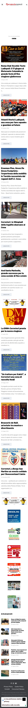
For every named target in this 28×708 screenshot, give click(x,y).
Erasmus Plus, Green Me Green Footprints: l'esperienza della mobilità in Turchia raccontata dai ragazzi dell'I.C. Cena (13, 173)
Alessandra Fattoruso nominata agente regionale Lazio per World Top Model (18, 641)
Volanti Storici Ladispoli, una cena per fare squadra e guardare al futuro (13, 122)
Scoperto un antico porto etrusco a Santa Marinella (18, 671)
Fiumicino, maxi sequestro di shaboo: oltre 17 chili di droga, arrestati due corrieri (18, 651)
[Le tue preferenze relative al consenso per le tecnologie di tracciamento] (25, 705)
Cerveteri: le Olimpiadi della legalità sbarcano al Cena (13, 225)
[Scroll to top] (24, 699)
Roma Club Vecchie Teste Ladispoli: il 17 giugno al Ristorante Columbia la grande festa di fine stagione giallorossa (13, 71)
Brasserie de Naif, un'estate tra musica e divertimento (12, 425)
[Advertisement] (14, 21)
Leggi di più (6, 95)
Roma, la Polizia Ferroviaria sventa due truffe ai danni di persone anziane (18, 620)
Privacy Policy (8, 687)
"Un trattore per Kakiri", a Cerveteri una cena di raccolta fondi (13, 377)
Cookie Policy (19, 687)
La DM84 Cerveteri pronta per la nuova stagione (13, 329)
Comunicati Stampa (18, 689)
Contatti (7, 689)
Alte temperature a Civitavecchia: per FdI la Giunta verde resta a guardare (17, 631)
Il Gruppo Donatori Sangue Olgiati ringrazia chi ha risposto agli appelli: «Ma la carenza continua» (18, 662)
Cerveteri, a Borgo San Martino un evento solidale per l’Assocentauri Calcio (14, 471)
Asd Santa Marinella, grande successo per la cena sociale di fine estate (14, 273)
